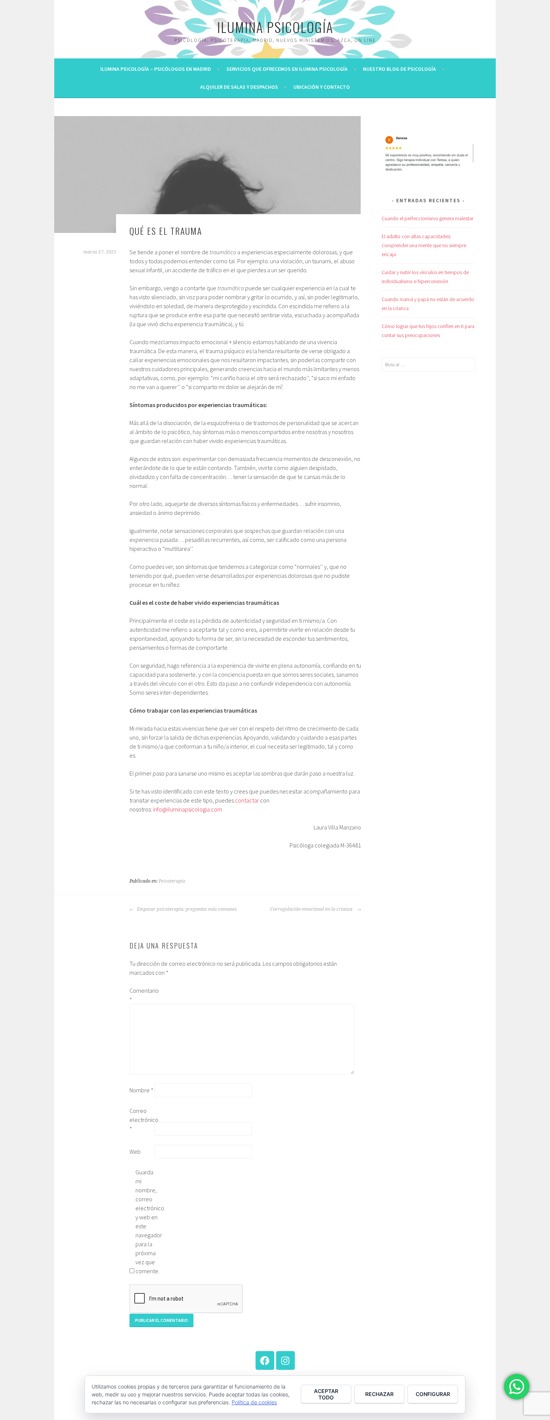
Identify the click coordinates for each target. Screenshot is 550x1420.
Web (135, 1151)
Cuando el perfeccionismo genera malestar (427, 218)
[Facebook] (265, 1360)
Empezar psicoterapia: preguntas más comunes (186, 909)
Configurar (433, 1394)
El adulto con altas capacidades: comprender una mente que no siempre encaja (424, 245)
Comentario (141, 995)
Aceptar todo (326, 1394)
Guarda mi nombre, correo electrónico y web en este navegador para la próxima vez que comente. (147, 1221)
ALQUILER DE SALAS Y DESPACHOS (239, 87)
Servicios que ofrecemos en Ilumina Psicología (287, 69)
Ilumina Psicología (275, 27)
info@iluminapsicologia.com (187, 809)
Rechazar (379, 1394)
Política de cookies (254, 1402)
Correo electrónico (141, 1119)
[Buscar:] (428, 364)
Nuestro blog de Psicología (399, 69)
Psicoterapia (172, 881)
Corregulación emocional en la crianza (312, 909)
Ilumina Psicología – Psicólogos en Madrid (155, 69)
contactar (247, 800)
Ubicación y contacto (321, 87)
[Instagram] (285, 1360)
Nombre (141, 1090)
